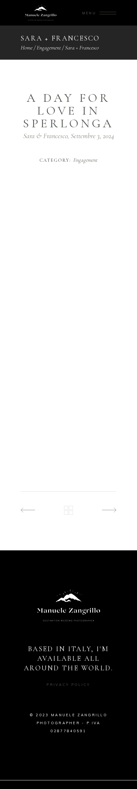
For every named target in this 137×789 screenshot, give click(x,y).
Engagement (49, 47)
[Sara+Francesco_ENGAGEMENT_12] (68, 361)
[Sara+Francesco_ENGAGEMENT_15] (68, 395)
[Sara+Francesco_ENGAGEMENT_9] (68, 328)
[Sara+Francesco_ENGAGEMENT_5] (68, 283)
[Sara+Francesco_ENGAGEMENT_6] (68, 294)
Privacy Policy (68, 684)
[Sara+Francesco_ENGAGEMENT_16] (68, 406)
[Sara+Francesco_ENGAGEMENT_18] (68, 428)
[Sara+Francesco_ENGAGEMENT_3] (68, 261)
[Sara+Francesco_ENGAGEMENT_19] (68, 439)
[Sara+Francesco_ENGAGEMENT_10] (68, 339)
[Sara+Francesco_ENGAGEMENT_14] (68, 384)
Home (26, 47)
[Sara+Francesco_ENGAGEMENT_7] (68, 305)
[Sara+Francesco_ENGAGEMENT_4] (68, 272)
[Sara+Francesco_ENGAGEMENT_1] (68, 210)
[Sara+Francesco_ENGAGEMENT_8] (68, 317)
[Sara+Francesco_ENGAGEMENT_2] (68, 250)
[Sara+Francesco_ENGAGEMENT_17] (68, 417)
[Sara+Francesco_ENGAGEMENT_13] (68, 372)
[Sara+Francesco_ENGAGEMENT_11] (68, 350)
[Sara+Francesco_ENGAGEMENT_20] (68, 451)
